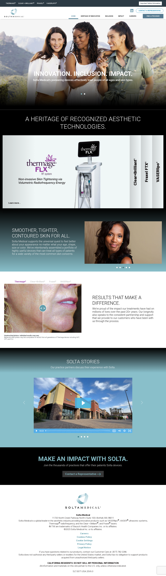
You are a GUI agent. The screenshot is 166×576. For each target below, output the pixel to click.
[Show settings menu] (124, 431)
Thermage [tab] (20, 281)
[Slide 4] (126, 267)
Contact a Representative (150, 11)
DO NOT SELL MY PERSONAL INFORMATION (96, 563)
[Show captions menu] (114, 431)
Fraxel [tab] (52, 281)
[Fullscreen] (129, 431)
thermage (11, 3)
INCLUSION (109, 16)
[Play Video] (36, 431)
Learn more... (14, 203)
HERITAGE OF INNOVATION (90, 16)
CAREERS (132, 16)
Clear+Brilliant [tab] (37, 281)
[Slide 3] (123, 267)
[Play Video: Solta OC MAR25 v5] (83, 403)
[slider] (78, 431)
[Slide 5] (129, 267)
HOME (73, 16)
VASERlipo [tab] (65, 281)
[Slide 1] (81, 94)
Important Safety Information (150, 3)
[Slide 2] (84, 94)
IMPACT (121, 16)
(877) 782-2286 (119, 551)
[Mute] (119, 431)
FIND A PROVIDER (153, 16)
